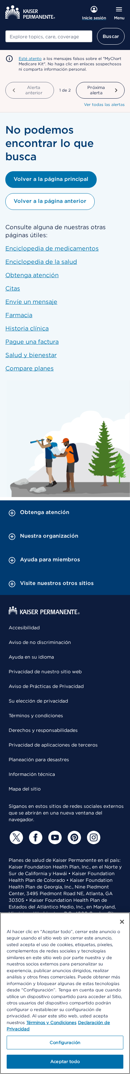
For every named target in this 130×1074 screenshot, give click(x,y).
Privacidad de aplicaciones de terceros (53, 745)
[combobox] (48, 36)
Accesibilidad (24, 627)
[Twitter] (15, 837)
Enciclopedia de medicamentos (52, 248)
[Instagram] (92, 837)
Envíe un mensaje (31, 301)
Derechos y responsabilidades (43, 730)
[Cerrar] (122, 921)
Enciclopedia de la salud (41, 261)
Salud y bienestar (31, 354)
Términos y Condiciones (51, 1022)
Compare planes (29, 368)
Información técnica (32, 774)
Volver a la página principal (51, 179)
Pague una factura (32, 341)
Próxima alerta (96, 90)
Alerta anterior (33, 90)
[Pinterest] (73, 837)
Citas (12, 288)
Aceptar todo (65, 1061)
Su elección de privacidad (38, 701)
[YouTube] (54, 837)
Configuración (65, 1042)
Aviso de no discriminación (40, 642)
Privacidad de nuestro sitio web (45, 671)
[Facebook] (34, 837)
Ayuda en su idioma (31, 657)
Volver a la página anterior (50, 201)
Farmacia (18, 314)
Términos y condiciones (36, 715)
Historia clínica (27, 328)
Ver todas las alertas (104, 104)
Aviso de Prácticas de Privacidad (46, 686)
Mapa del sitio (25, 789)
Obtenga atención (32, 274)
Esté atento (30, 58)
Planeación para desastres (39, 759)
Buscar (111, 36)
